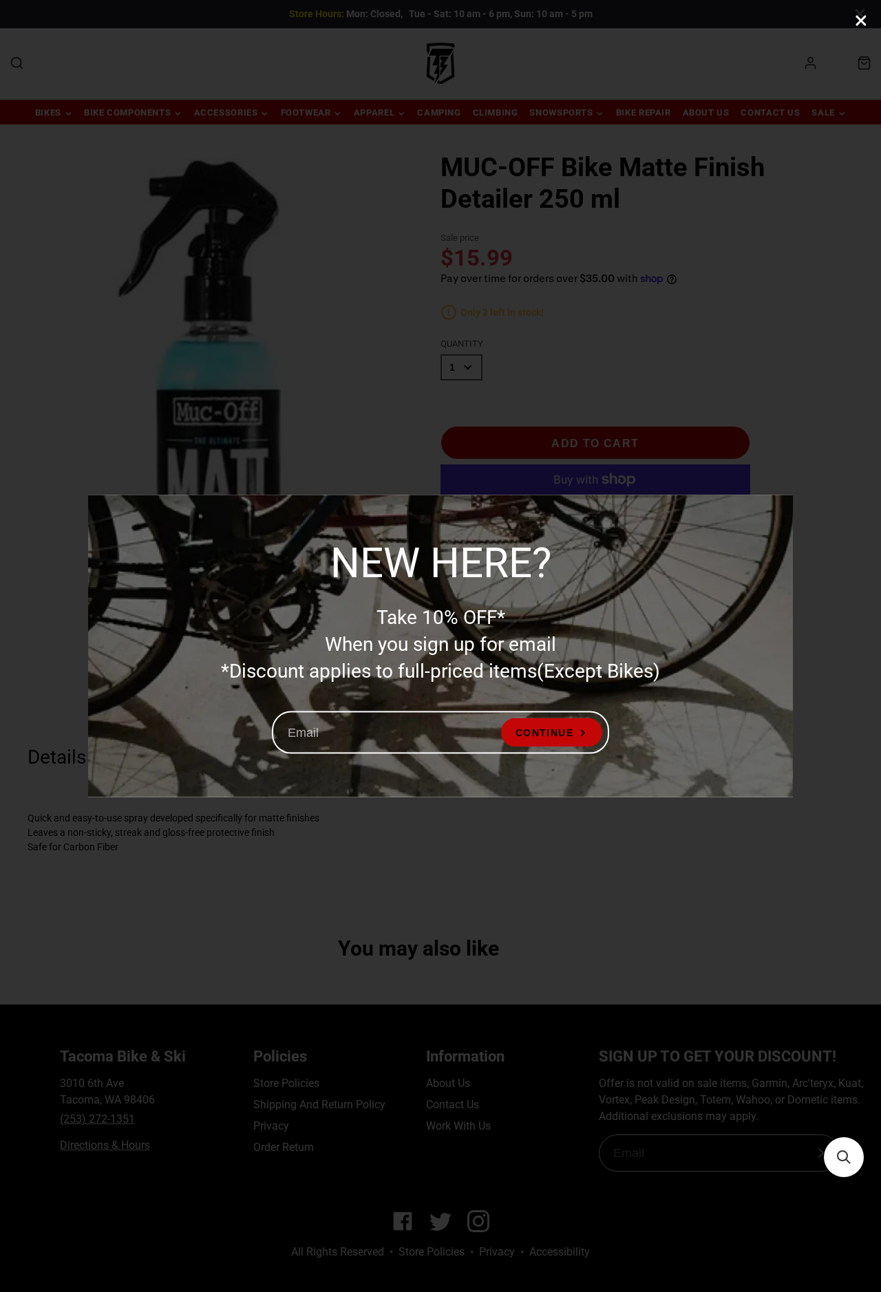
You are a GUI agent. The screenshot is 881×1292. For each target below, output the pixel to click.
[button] (844, 1157)
